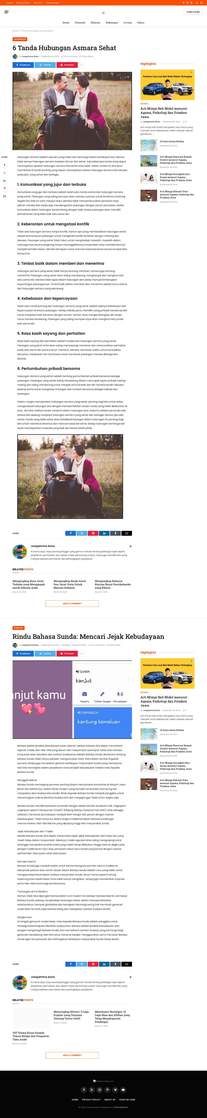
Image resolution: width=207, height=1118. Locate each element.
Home (10, 2)
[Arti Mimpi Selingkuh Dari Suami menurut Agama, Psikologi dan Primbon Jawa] (148, 178)
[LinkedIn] (5, 181)
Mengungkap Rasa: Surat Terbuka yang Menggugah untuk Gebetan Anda (29, 584)
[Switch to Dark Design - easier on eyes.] (197, 3)
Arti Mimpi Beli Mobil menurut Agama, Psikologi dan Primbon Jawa (163, 113)
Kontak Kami (53, 2)
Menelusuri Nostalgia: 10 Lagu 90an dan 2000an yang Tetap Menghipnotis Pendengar (112, 1016)
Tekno (140, 22)
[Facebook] (5, 165)
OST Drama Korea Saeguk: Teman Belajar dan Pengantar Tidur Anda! (31, 1036)
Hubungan (112, 22)
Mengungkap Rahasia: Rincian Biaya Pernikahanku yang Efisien (113, 584)
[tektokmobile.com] (103, 12)
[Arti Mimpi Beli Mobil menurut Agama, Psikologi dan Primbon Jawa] (167, 85)
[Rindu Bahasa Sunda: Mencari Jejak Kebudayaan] (72, 699)
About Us (38, 2)
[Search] (201, 2)
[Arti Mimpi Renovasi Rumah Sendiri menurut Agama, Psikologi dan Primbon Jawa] (148, 161)
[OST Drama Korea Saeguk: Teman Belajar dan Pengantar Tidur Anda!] (31, 1018)
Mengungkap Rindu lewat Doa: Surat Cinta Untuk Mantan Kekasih (70, 584)
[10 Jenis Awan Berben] (148, 145)
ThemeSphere (121, 1107)
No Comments (71, 56)
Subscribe (193, 11)
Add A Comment (72, 603)
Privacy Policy (23, 2)
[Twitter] (5, 173)
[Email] (5, 196)
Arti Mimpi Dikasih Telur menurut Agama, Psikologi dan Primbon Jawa (177, 194)
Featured (80, 22)
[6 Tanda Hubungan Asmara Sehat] (72, 111)
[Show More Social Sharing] (81, 65)
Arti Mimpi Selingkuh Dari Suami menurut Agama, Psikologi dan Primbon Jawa (176, 177)
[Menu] (6, 12)
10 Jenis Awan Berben (172, 141)
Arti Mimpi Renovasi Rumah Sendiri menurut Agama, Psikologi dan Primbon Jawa (176, 159)
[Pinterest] (5, 188)
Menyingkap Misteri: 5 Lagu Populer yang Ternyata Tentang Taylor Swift (71, 1015)
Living (128, 22)
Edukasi (144, 103)
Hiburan (95, 22)
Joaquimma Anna (30, 56)
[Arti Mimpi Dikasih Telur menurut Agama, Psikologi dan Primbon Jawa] (148, 195)
